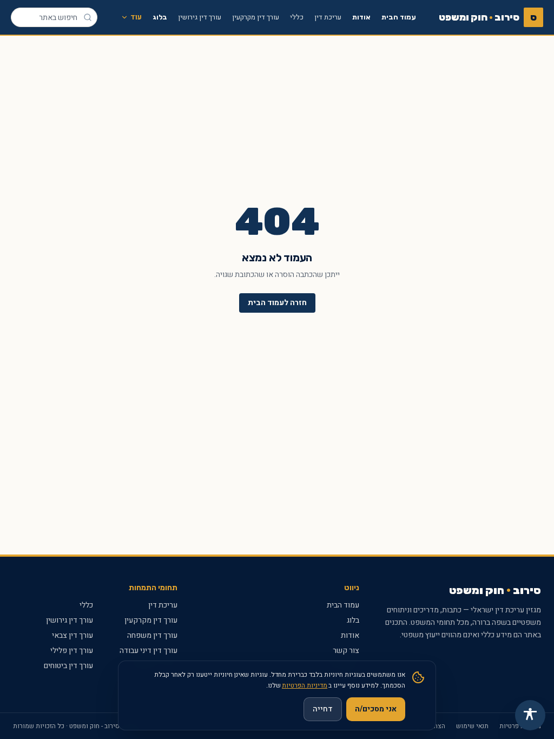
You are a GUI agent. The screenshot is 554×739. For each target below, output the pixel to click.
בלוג (160, 17)
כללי (297, 17)
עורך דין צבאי (72, 635)
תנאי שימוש (472, 726)
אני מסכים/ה (376, 709)
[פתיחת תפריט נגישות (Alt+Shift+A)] (530, 715)
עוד (136, 17)
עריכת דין (327, 17)
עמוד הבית (398, 17)
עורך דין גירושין (199, 17)
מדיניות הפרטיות (304, 685)
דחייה (323, 709)
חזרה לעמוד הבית (277, 302)
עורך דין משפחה (152, 635)
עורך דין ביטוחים (68, 665)
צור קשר (346, 650)
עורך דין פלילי (71, 650)
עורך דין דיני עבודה (148, 650)
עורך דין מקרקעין (255, 17)
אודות (361, 17)
